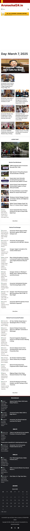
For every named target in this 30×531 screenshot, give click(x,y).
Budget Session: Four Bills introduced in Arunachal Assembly (22, 132)
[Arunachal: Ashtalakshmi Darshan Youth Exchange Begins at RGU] (5, 286)
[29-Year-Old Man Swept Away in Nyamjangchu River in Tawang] (5, 323)
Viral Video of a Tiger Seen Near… (18, 476)
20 (15, 503)
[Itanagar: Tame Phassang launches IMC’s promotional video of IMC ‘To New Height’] (5, 295)
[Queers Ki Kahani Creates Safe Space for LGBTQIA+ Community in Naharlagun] (5, 331)
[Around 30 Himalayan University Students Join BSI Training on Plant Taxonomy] (5, 385)
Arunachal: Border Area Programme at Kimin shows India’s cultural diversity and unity (7, 116)
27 (14, 506)
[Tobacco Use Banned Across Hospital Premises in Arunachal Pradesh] (5, 436)
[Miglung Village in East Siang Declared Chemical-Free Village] (5, 376)
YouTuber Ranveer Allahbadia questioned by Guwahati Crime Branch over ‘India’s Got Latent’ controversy (22, 116)
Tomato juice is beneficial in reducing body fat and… (14, 442)
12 (11, 500)
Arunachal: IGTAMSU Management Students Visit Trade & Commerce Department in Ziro (22, 101)
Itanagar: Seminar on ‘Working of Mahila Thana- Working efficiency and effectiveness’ (18, 273)
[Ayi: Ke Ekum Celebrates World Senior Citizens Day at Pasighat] (5, 360)
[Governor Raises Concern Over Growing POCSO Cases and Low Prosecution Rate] (5, 351)
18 (7, 503)
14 (18, 500)
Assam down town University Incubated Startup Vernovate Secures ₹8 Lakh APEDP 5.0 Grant (18, 180)
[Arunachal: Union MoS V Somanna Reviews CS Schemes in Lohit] (7, 93)
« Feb (2, 511)
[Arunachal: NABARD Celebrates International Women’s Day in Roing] (7, 125)
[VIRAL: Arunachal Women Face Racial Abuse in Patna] (5, 471)
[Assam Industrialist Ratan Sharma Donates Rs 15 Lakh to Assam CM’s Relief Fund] (5, 213)
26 (11, 506)
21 (18, 503)
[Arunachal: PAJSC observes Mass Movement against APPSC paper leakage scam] (5, 234)
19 (11, 503)
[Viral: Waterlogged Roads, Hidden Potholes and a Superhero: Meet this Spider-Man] (5, 461)
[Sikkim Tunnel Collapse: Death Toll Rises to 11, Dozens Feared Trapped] (5, 205)
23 (26, 503)
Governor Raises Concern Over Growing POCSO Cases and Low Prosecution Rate (18, 349)
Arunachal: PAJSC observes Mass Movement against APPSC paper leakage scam (18, 232)
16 (26, 500)
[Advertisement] (15, 33)
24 (3, 506)
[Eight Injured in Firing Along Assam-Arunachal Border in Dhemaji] (5, 174)
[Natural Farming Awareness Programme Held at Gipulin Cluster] (5, 367)
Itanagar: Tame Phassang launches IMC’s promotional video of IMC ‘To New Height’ (19, 293)
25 (7, 506)
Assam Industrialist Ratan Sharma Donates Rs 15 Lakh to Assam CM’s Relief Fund (18, 211)
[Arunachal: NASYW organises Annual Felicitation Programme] (5, 304)
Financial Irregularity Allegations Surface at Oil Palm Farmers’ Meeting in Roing (19, 339)
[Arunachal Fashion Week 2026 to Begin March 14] (5, 415)
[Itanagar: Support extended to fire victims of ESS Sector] (5, 252)
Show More (15, 220)
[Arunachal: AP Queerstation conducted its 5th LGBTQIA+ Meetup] (5, 243)
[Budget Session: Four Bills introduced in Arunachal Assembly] (22, 125)
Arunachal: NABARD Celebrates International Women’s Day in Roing (7, 132)
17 (3, 503)
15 (22, 500)
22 (23, 503)
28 (19, 506)
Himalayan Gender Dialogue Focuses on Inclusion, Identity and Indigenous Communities (19, 199)
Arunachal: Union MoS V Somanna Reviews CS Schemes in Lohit (7, 100)
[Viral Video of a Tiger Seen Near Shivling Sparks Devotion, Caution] (5, 479)
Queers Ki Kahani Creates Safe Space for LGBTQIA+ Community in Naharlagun (19, 329)
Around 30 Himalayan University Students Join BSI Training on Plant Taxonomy (19, 383)
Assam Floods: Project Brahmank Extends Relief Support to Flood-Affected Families (18, 186)
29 (23, 506)
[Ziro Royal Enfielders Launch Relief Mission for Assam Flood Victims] (5, 192)
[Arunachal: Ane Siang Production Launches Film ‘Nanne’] (5, 422)
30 (26, 506)
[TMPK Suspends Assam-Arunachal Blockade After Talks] (5, 167)
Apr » (5, 511)
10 (3, 500)
